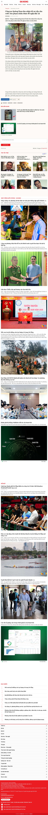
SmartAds (5, 461)
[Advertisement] (24, 81)
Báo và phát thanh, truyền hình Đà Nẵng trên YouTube (14, 809)
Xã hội (15, 4)
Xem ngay (43, 461)
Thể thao (3, 741)
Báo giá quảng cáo (5, 799)
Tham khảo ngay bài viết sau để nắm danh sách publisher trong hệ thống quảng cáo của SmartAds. (23, 424)
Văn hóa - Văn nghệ (36, 4)
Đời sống (3, 739)
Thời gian (39, 148)
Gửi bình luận (5, 144)
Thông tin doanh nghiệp (6, 758)
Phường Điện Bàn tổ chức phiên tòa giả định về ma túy (18, 715)
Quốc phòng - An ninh (15, 8)
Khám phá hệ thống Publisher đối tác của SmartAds (16, 422)
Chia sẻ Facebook (6, 99)
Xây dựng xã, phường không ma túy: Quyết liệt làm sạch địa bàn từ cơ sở (23, 706)
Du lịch (24, 4)
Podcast (3, 774)
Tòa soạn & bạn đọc (5, 755)
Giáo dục (29, 4)
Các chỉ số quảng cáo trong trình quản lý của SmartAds (31, 123)
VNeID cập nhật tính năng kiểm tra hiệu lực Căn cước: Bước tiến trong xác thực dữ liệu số (30, 110)
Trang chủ (7, 8)
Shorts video (4, 777)
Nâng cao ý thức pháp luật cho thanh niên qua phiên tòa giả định (21, 702)
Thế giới (3, 744)
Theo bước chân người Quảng (8, 750)
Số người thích (44, 148)
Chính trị (11, 4)
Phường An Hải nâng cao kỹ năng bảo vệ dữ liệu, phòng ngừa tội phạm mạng (24, 719)
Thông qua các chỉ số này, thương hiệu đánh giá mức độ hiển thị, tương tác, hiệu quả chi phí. (22, 624)
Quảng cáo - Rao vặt (5, 760)
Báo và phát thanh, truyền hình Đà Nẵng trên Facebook (15, 806)
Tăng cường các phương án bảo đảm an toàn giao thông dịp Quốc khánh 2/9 (23, 200)
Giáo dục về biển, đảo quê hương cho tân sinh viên (16, 289)
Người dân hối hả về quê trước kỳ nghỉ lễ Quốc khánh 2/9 (18, 580)
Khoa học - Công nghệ (6, 747)
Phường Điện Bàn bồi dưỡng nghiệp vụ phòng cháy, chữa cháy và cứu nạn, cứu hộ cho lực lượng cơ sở (25, 711)
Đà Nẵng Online (7, 804)
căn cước (4, 102)
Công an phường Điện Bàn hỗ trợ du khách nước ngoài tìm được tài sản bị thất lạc (23, 244)
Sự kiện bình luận (5, 771)
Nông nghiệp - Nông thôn (7, 766)
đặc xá (15, 102)
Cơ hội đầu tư (4, 768)
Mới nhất (6, 4)
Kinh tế (19, 4)
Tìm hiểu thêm (43, 661)
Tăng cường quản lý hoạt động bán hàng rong (17, 699)
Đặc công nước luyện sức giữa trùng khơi (15, 691)
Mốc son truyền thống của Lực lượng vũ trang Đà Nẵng (17, 332)
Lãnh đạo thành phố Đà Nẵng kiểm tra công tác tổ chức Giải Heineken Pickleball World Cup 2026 (22, 487)
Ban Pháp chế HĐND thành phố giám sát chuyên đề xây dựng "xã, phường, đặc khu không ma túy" (23, 379)
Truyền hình (3, 763)
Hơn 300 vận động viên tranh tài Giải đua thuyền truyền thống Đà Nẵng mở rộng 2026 (23, 534)
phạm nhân (10, 102)
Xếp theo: (35, 148)
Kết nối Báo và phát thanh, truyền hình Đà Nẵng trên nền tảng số (16, 802)
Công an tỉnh (20, 102)
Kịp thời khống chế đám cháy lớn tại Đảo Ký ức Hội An (18, 695)
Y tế (43, 4)
